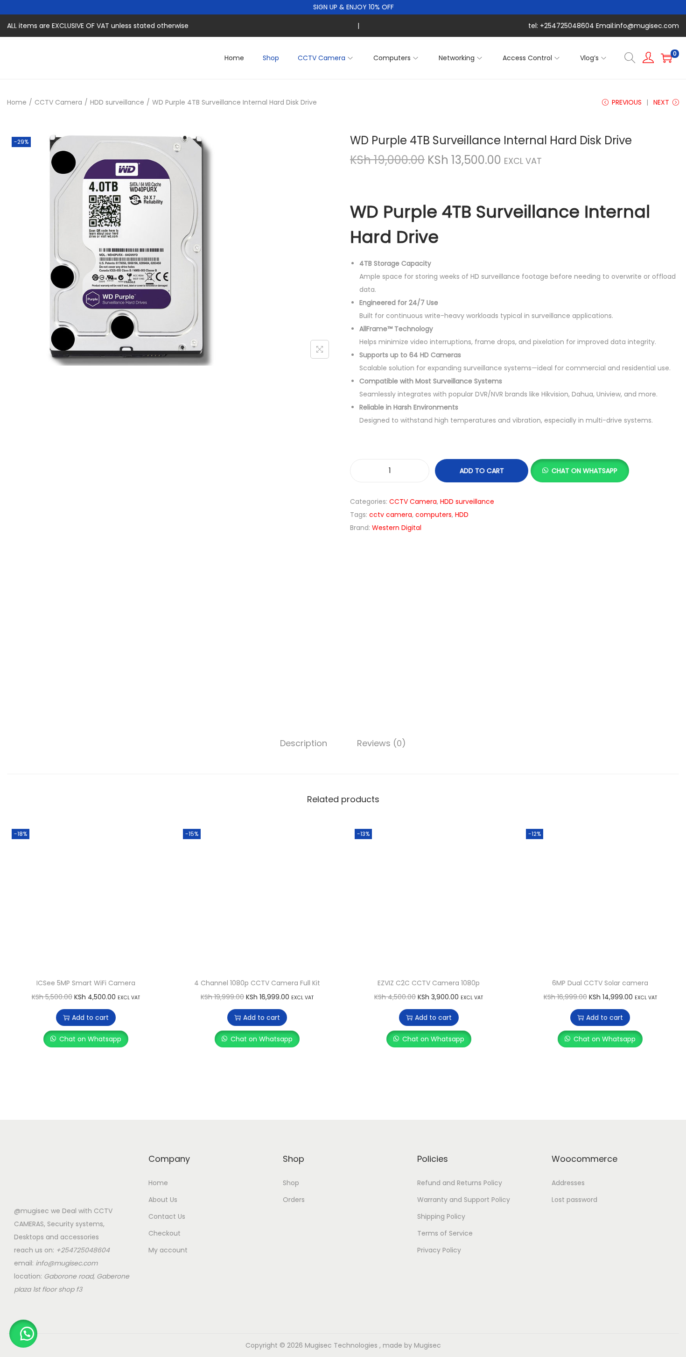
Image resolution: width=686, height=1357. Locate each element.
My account (168, 1250)
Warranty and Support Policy (463, 1199)
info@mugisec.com (66, 1263)
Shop (291, 1182)
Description (303, 743)
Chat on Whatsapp (90, 1039)
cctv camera (390, 514)
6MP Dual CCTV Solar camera (600, 983)
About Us (162, 1199)
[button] (579, 470)
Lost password (574, 1199)
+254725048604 (83, 1250)
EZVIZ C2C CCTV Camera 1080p (429, 983)
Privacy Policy (439, 1250)
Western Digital (396, 527)
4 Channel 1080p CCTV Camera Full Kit (257, 983)
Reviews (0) (381, 743)
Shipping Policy (441, 1216)
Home (17, 102)
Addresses (568, 1182)
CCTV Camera (58, 102)
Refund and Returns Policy (459, 1182)
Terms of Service (445, 1233)
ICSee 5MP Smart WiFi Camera (85, 983)
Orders (294, 1199)
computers (433, 514)
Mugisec (427, 1345)
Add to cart (482, 470)
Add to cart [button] (90, 1017)
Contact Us (166, 1216)
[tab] (303, 743)
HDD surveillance (117, 102)
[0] (666, 58)
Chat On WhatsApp (584, 470)
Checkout (164, 1233)
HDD (462, 514)
